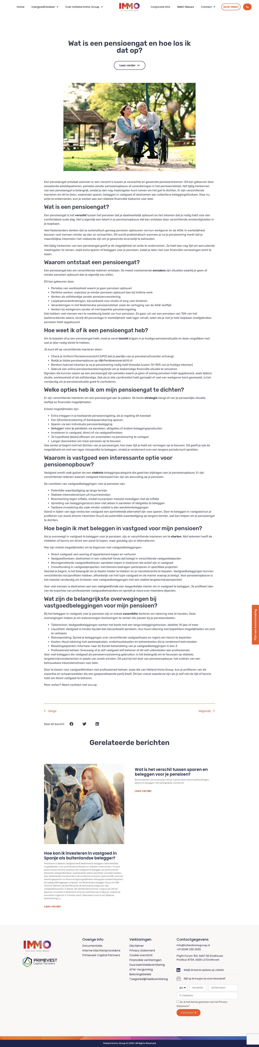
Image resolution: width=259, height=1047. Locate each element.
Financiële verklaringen (145, 960)
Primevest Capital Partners (101, 955)
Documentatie (92, 946)
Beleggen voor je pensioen (69, 428)
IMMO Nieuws (185, 7)
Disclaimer (136, 946)
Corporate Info (160, 7)
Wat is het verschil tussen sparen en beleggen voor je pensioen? (171, 772)
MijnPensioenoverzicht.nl (115, 360)
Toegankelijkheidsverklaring (148, 979)
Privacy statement (142, 950)
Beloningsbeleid (140, 974)
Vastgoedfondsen (43, 7)
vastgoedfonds (108, 586)
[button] (72, 724)
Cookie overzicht (141, 955)
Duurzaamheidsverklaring (147, 965)
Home (20, 7)
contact (75, 685)
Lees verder (52, 906)
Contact (206, 7)
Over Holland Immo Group (82, 7)
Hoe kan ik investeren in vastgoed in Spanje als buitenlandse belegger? (80, 856)
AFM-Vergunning (141, 969)
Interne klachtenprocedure (101, 950)
